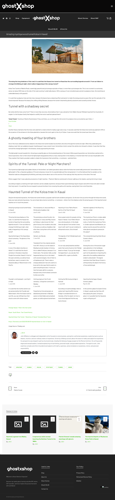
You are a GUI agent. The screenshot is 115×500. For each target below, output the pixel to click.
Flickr (10, 126)
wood (70, 367)
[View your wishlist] (110, 18)
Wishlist (78, 481)
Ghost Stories (45, 481)
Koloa (39, 367)
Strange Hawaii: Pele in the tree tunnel (20, 307)
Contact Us (44, 489)
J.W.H (23, 333)
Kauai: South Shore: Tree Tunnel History (20, 312)
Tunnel (60, 367)
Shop (42, 473)
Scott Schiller (12, 121)
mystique (49, 367)
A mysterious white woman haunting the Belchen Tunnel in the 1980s (44, 439)
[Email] (33, 352)
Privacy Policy (80, 473)
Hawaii (29, 367)
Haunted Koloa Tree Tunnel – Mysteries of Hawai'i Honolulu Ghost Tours (30, 317)
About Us (44, 477)
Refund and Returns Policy (84, 477)
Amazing (19, 367)
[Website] (36, 352)
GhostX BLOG (45, 485)
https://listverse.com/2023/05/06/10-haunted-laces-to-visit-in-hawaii (30, 321)
